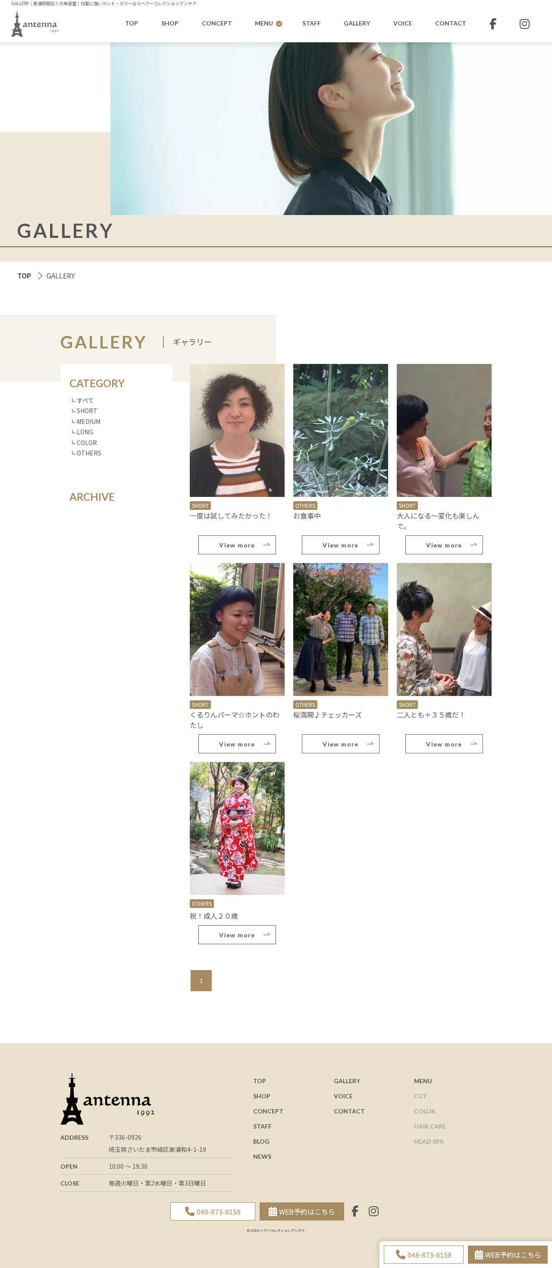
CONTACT (450, 23)
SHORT (87, 410)
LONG (85, 431)
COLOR (87, 442)
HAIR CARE (430, 1126)
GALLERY (357, 23)
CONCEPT (217, 23)
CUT (420, 1096)
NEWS (262, 1156)
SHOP (170, 23)
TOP (131, 23)
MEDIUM (88, 421)
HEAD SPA (429, 1141)
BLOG (261, 1141)
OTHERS (89, 453)
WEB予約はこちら (513, 1254)
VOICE (402, 23)
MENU (264, 23)
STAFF (311, 23)
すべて (85, 400)
